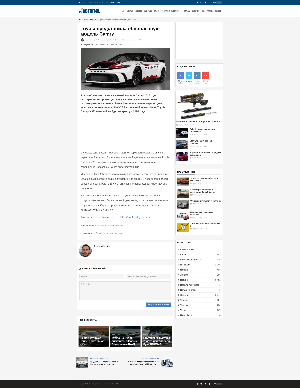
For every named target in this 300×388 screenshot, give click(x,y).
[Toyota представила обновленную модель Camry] (125, 69)
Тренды (210, 11)
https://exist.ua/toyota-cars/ (135, 217)
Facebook (101, 45)
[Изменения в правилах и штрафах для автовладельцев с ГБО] (183, 216)
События (129, 11)
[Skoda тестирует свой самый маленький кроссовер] (183, 182)
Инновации (185, 11)
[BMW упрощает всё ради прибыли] (182, 144)
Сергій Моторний (91, 40)
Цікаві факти (186, 315)
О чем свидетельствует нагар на (205, 201)
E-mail (120, 45)
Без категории (187, 249)
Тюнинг (218, 11)
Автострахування (113, 2)
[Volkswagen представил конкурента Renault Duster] (183, 193)
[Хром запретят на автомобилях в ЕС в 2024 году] (183, 227)
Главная (85, 20)
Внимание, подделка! (170, 11)
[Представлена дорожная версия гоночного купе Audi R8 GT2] (82, 362)
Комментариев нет (130, 40)
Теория (156, 11)
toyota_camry (109, 225)
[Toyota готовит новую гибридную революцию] (182, 156)
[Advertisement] (125, 131)
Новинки (138, 11)
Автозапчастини (95, 2)
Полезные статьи (188, 290)
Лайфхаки (148, 11)
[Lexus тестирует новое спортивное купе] (94, 336)
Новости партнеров (189, 285)
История (195, 11)
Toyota (91, 225)
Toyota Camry (99, 225)
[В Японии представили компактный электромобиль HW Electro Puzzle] (167, 362)
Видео (203, 11)
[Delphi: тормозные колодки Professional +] (182, 133)
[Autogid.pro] (89, 10)
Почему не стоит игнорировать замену (198, 121)
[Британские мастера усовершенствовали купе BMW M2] (157, 336)
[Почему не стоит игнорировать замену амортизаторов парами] (197, 105)
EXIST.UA (81, 2)
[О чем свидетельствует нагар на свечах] (183, 204)
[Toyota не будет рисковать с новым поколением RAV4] (125, 336)
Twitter (111, 45)
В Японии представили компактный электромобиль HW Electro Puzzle (143, 363)
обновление (119, 225)
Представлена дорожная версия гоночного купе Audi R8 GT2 (104, 363)
